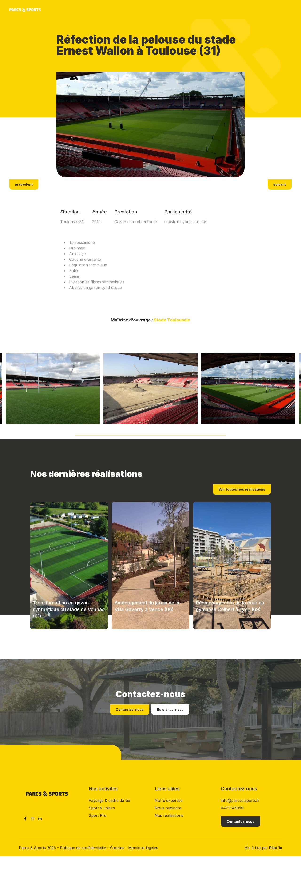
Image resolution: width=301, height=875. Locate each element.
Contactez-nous (130, 709)
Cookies (117, 847)
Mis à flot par (263, 847)
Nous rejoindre (168, 808)
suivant (279, 184)
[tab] (150, 434)
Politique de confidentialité (83, 847)
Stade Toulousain (172, 319)
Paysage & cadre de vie (109, 800)
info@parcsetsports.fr (240, 800)
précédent (24, 184)
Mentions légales (143, 847)
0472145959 (232, 808)
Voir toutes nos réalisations (241, 489)
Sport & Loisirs (102, 808)
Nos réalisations (169, 815)
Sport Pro (98, 815)
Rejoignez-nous (170, 709)
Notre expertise (168, 800)
